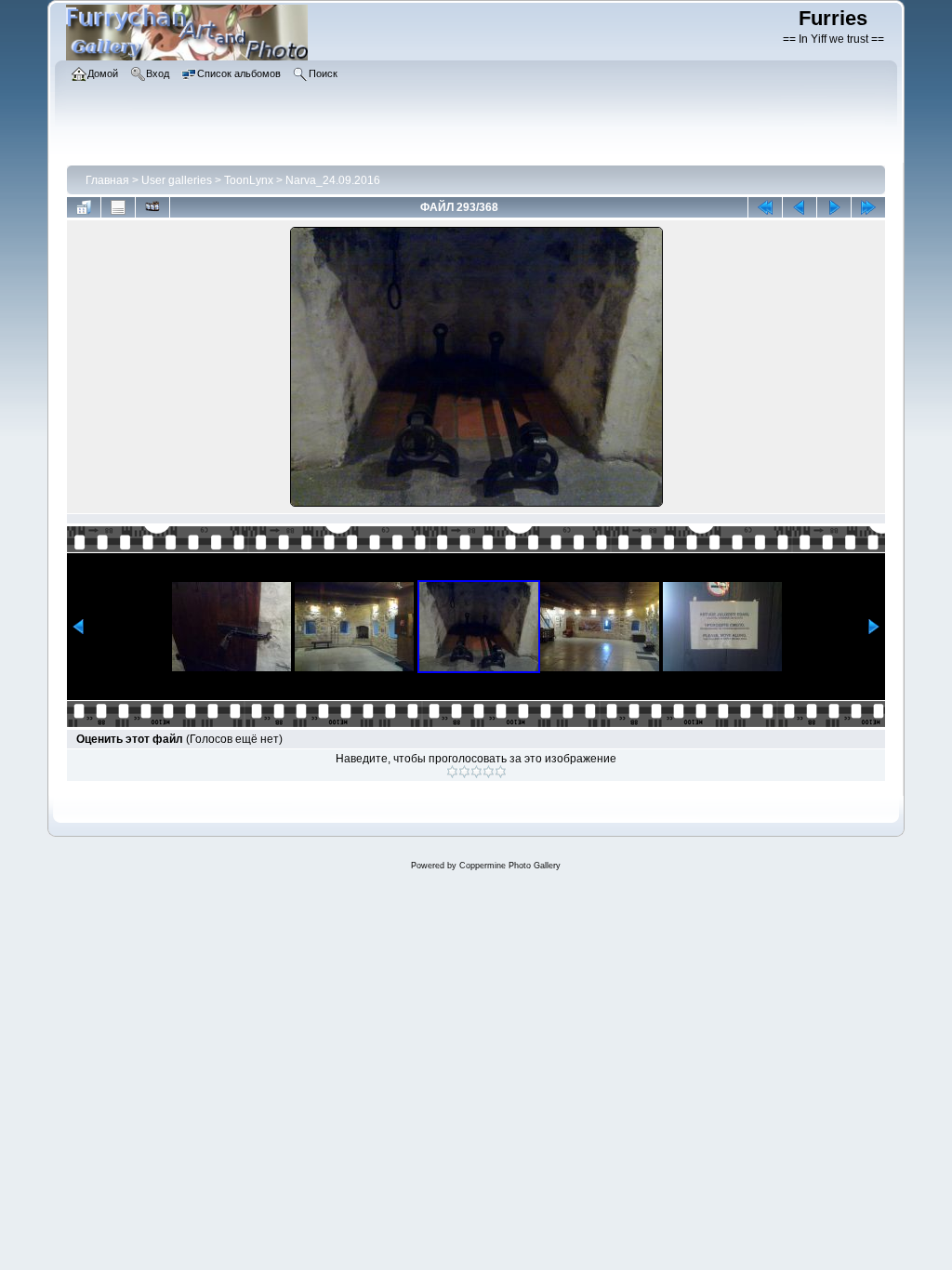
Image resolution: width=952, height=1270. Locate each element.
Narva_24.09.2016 (332, 180)
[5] (501, 771)
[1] (452, 771)
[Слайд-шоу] (152, 207)
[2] (464, 771)
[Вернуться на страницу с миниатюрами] (83, 207)
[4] (489, 771)
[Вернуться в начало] (765, 207)
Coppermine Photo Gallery (510, 865)
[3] (476, 771)
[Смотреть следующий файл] (834, 207)
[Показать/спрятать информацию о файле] (118, 207)
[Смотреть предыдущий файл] (799, 207)
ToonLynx (248, 180)
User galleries (176, 180)
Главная (107, 180)
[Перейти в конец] (868, 207)
